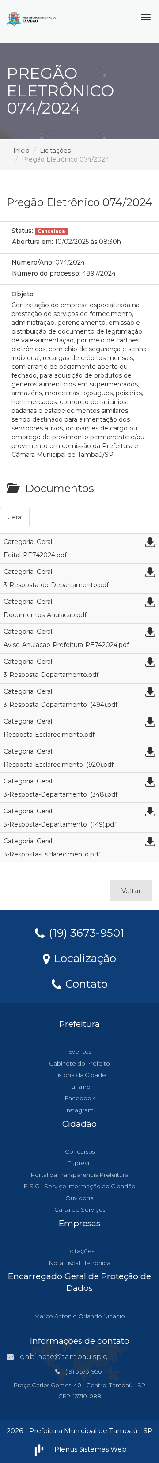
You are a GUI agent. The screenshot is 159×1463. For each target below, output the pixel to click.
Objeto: (23, 294)
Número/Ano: (32, 262)
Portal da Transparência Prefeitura (80, 1174)
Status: (22, 231)
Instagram (79, 1110)
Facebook (80, 1098)
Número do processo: (46, 273)
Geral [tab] (15, 517)
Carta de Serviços (79, 1209)
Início (21, 150)
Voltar (131, 890)
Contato (85, 983)
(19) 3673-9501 (85, 932)
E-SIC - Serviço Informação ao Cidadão (80, 1186)
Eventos (79, 1051)
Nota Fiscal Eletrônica (79, 1262)
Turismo (79, 1086)
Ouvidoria (79, 1198)
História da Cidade (79, 1074)
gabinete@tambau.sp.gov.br (73, 1357)
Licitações (55, 150)
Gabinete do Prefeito (79, 1063)
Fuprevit (79, 1162)
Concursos (80, 1151)
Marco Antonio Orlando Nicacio (79, 1316)
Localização (83, 958)
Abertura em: (32, 242)
